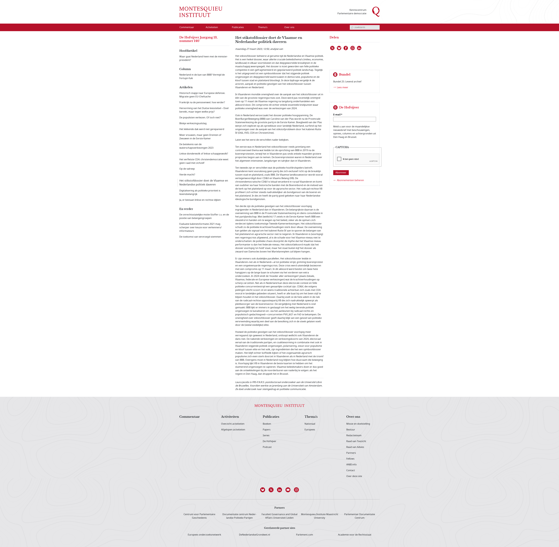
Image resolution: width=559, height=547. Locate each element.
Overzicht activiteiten (232, 424)
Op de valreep (187, 169)
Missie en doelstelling (358, 424)
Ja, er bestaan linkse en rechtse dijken (200, 200)
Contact (350, 470)
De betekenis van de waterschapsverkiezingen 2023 (196, 146)
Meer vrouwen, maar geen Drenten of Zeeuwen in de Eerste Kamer (200, 136)
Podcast (267, 447)
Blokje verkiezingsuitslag (193, 123)
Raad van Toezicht (356, 441)
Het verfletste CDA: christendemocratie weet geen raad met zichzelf (203, 161)
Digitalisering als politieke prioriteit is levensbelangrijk (199, 192)
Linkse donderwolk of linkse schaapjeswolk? (203, 153)
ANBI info (351, 464)
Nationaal (310, 424)
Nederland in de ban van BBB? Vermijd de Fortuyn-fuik (202, 76)
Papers (266, 429)
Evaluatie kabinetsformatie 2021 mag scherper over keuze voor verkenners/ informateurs (200, 227)
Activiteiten (230, 417)
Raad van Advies (355, 447)
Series (266, 435)
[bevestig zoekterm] (352, 27)
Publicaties (271, 417)
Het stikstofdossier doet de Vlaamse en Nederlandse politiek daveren (203, 182)
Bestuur (350, 429)
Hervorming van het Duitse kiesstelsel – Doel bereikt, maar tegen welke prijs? (204, 110)
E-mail (337, 114)
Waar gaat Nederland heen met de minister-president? (203, 58)
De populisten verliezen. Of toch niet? (200, 117)
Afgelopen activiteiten (233, 429)
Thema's (311, 417)
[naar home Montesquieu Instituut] (200, 12)
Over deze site (354, 476)
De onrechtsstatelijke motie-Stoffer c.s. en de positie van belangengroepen (204, 216)
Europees (310, 429)
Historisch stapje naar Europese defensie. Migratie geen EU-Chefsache (202, 94)
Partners (351, 453)
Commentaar (189, 417)
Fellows (350, 459)
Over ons (353, 417)
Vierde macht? (187, 174)
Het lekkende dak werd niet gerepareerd (201, 129)
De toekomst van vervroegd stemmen (200, 237)
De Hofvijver (269, 441)
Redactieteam (353, 435)
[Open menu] (225, 27)
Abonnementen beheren (350, 180)
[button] (262, 489)
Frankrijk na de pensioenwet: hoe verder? (202, 102)
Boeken (267, 424)
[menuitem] (188, 27)
